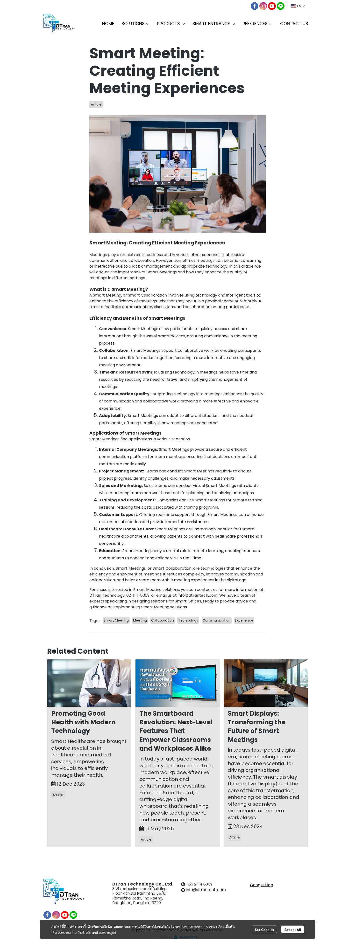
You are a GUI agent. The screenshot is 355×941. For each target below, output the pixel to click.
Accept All (292, 929)
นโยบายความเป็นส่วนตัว (74, 932)
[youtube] (272, 6)
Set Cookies (264, 929)
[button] (298, 6)
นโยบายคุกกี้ (107, 932)
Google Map (261, 885)
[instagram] (263, 6)
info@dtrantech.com (206, 890)
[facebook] (254, 6)
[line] (280, 6)
